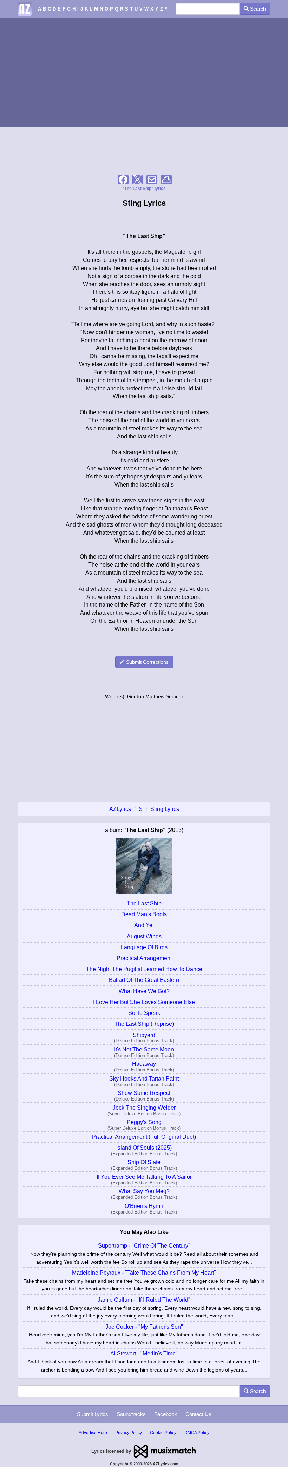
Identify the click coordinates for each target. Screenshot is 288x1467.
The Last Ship (144, 903)
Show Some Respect (144, 1093)
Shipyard (144, 1035)
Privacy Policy (128, 1432)
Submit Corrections (147, 662)
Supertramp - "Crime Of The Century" (144, 1246)
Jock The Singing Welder (144, 1108)
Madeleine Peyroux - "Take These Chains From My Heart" (144, 1273)
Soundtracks (131, 1414)
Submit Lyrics (92, 1414)
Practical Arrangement (144, 958)
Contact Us (198, 1414)
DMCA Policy (196, 1432)
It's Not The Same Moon (144, 1049)
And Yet (144, 925)
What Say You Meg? (144, 1191)
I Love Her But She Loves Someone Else (144, 1002)
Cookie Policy (163, 1432)
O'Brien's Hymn (144, 1206)
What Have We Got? (144, 991)
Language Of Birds (144, 947)
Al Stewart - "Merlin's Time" (144, 1353)
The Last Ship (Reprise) (144, 1024)
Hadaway (144, 1064)
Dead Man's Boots (144, 914)
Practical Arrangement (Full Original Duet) (144, 1137)
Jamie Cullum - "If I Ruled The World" (144, 1300)
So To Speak (144, 1013)
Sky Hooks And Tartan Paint (144, 1079)
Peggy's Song (144, 1122)
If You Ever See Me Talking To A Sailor (144, 1177)
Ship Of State (144, 1162)
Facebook (165, 1414)
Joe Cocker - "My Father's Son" (144, 1327)
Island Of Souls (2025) (144, 1148)
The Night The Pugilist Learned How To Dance (144, 969)
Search (257, 9)
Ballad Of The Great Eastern (144, 980)
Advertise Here (93, 1432)
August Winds (144, 936)
